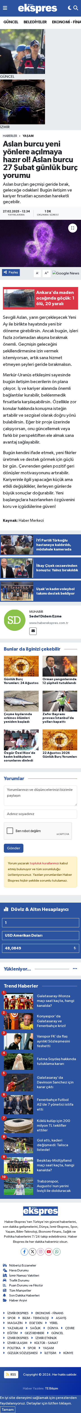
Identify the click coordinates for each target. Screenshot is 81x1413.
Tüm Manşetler (20, 1290)
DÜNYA (53, 1328)
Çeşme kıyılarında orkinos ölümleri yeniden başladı (18, 718)
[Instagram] (40, 1252)
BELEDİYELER (35, 22)
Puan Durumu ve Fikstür (26, 1285)
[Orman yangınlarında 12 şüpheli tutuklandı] (60, 666)
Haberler (10, 136)
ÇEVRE (69, 1328)
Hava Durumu (19, 1270)
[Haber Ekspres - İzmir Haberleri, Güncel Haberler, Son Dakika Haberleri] (37, 8)
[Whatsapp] (57, 1252)
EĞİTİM (12, 1333)
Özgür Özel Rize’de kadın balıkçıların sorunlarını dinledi (19, 756)
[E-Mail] (33, 631)
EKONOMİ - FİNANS (49, 1313)
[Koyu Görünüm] (70, 8)
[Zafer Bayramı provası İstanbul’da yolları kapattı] (60, 701)
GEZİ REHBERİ (34, 1333)
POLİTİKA (14, 1348)
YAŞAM (28, 136)
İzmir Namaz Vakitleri (24, 1275)
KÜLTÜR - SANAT (46, 1343)
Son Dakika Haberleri (24, 1295)
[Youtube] (48, 1252)
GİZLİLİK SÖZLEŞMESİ (22, 1353)
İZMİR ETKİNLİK (46, 1338)
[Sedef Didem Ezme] (14, 620)
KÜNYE (68, 1353)
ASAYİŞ (61, 1318)
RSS (13, 1374)
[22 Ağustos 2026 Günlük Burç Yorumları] (60, 740)
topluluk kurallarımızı (45, 863)
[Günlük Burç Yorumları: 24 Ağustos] (21, 666)
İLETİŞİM (50, 1353)
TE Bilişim (51, 1388)
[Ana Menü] (5, 8)
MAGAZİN (14, 1323)
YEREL (54, 1323)
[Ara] (75, 8)
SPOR (11, 1318)
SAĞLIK (35, 1328)
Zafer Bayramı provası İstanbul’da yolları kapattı (58, 718)
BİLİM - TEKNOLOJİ (35, 1318)
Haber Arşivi (18, 1300)
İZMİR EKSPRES (18, 1313)
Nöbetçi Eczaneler (22, 1265)
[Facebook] (24, 1252)
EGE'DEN (35, 1323)
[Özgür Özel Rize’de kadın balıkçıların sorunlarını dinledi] (21, 740)
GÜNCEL (10, 22)
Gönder (13, 848)
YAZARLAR (15, 1328)
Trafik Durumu (19, 1280)
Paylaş (13, 272)
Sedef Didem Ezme (45, 616)
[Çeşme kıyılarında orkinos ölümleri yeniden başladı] (21, 701)
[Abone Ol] (65, 273)
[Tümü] (75, 969)
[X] (32, 1252)
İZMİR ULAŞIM (17, 1343)
